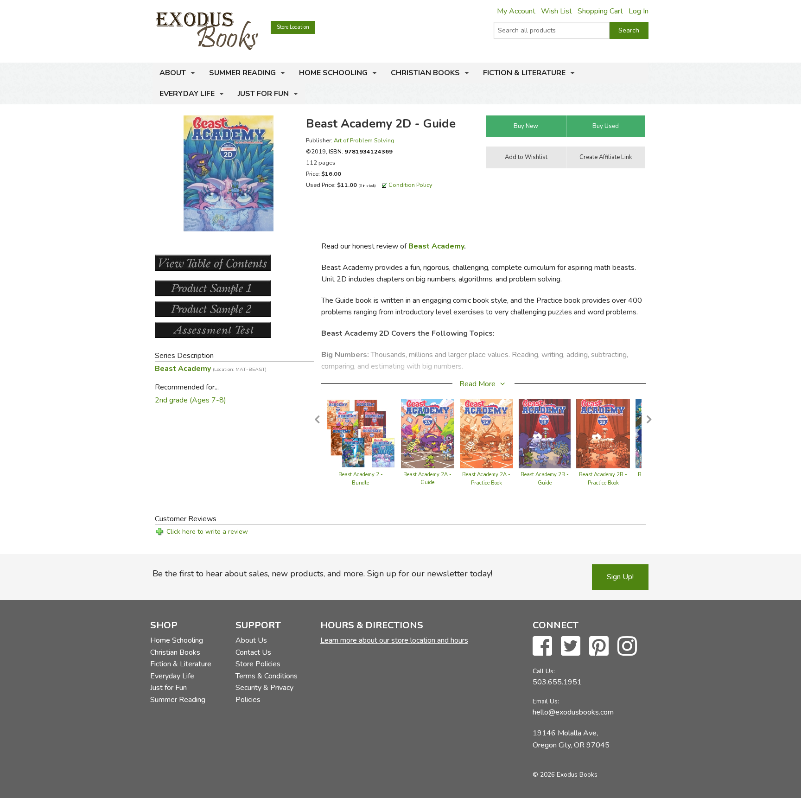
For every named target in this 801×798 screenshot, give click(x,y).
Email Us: (546, 701)
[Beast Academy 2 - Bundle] (360, 433)
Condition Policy (410, 185)
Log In (638, 11)
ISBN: (361, 151)
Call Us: (544, 671)
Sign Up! (620, 577)
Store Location (293, 27)
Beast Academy (436, 246)
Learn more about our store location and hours (394, 640)
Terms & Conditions (266, 676)
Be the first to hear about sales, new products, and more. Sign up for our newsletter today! (322, 573)
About (172, 73)
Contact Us (253, 652)
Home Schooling (333, 73)
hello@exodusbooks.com (573, 712)
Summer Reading (242, 73)
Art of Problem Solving (364, 140)
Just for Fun (263, 94)
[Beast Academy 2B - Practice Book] (603, 433)
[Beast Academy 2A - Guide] (427, 433)
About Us (251, 640)
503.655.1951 (557, 682)
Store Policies (257, 664)
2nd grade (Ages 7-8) (190, 400)
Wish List (556, 11)
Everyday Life (187, 94)
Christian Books (425, 73)
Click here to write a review (207, 531)
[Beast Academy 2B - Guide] (545, 433)
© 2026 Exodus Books (565, 774)
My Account (516, 11)
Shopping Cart (600, 11)
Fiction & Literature (524, 73)
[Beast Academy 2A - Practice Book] (486, 433)
